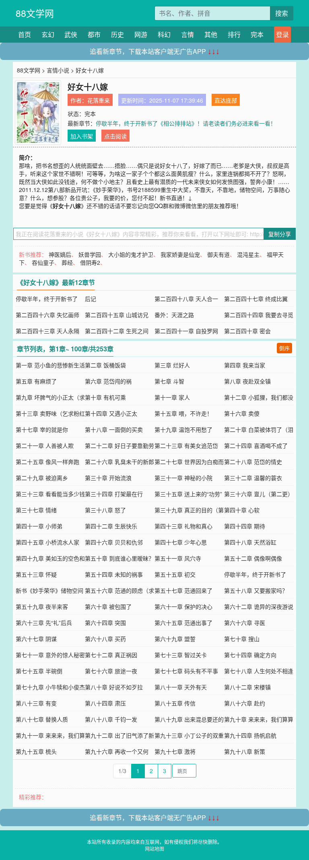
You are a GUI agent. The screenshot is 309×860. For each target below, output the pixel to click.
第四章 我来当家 (244, 365)
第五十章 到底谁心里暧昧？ (119, 558)
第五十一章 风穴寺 (177, 558)
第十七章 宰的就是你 (42, 429)
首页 (24, 34)
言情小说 (58, 70)
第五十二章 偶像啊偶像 (253, 558)
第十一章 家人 (172, 397)
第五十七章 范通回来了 (183, 590)
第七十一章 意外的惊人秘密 (50, 655)
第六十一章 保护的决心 (183, 606)
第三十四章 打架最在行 (114, 494)
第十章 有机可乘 (105, 397)
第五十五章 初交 (175, 574)
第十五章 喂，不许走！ (183, 413)
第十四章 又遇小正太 (111, 413)
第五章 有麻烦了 (36, 381)
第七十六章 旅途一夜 (111, 671)
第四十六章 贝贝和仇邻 (114, 542)
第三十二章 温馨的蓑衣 (253, 478)
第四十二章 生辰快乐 (111, 526)
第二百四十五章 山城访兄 (116, 315)
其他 (210, 34)
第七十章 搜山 (242, 639)
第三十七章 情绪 (36, 510)
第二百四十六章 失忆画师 (47, 315)
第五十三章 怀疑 (36, 574)
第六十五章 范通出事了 (183, 623)
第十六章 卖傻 (242, 413)
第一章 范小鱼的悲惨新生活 (50, 365)
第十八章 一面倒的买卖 (114, 429)
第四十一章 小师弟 (39, 526)
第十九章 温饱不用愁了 (183, 429)
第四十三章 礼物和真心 (183, 526)
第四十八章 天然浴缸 (250, 542)
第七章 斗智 (169, 381)
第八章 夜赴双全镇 (247, 381)
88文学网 (35, 13)
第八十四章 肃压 (105, 703)
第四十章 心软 (242, 510)
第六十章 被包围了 (108, 606)
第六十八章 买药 (105, 639)
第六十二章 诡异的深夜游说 (258, 606)
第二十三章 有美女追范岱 (186, 445)
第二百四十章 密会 (247, 331)
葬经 (67, 262)
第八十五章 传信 (175, 703)
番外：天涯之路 (174, 315)
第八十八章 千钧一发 (111, 719)
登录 (282, 34)
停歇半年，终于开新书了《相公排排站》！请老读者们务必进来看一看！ (186, 123)
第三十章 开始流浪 (108, 478)
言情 (187, 34)
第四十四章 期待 (244, 526)
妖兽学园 (89, 254)
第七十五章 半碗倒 (39, 671)
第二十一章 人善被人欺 (45, 445)
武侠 (70, 34)
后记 (90, 299)
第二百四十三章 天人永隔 (47, 331)
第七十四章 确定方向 (250, 655)
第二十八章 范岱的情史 (253, 462)
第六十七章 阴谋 (36, 639)
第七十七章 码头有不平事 (186, 671)
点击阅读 (115, 136)
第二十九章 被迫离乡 (42, 478)
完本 (257, 34)
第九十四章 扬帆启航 (250, 735)
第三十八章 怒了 (105, 510)
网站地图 (154, 848)
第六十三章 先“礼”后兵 (44, 623)
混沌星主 (248, 254)
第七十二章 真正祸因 (111, 655)
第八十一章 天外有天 (180, 687)
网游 (140, 34)
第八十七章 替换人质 (42, 719)
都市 (94, 34)
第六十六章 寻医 (244, 623)
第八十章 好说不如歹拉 (114, 687)
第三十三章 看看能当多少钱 (50, 494)
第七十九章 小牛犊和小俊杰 (50, 687)
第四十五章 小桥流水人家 (47, 542)
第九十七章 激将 (175, 751)
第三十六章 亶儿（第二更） (258, 494)
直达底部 (225, 100)
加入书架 (81, 136)
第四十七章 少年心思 (180, 542)
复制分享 (279, 234)
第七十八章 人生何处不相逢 (258, 671)
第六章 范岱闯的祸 (108, 381)
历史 (117, 34)
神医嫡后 (60, 254)
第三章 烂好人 (172, 365)
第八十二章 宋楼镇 (247, 687)
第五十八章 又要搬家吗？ (256, 590)
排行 (234, 34)
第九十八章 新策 (244, 751)
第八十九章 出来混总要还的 (189, 719)
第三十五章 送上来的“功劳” (188, 494)
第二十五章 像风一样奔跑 (47, 462)
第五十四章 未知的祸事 (114, 574)
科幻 (164, 34)
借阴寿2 (90, 262)
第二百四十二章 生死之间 (116, 331)
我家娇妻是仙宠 (180, 254)
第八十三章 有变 (36, 703)
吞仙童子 (43, 262)
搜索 (281, 13)
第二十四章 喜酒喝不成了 (256, 445)
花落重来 (98, 100)
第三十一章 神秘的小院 (183, 478)
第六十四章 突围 (105, 623)
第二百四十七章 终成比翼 (256, 299)
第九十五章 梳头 (36, 751)
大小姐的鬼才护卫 (130, 254)
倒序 (284, 348)
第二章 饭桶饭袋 (105, 365)
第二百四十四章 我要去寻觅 (258, 315)
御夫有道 (218, 254)
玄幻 (47, 34)
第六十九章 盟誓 (175, 639)
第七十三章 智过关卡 (180, 655)
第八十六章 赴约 (244, 703)
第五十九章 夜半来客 (42, 606)
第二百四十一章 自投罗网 (186, 331)
